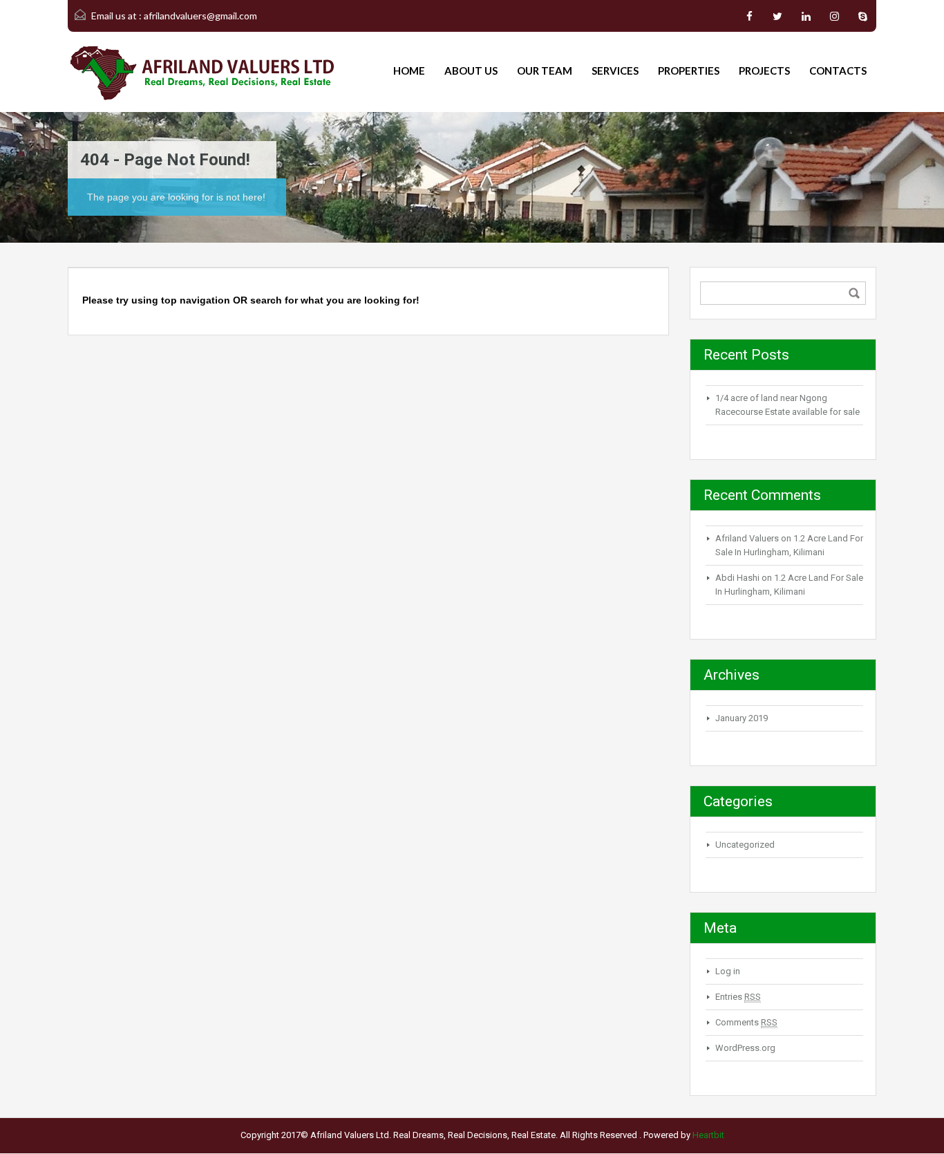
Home (409, 70)
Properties (688, 70)
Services (615, 70)
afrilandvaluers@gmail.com (200, 15)
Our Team (544, 70)
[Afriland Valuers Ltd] (202, 72)
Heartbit (708, 1135)
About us (471, 70)
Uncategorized (745, 844)
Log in (727, 971)
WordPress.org (745, 1048)
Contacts (838, 70)
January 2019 (741, 718)
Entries (738, 997)
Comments (746, 1022)
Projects (764, 70)
